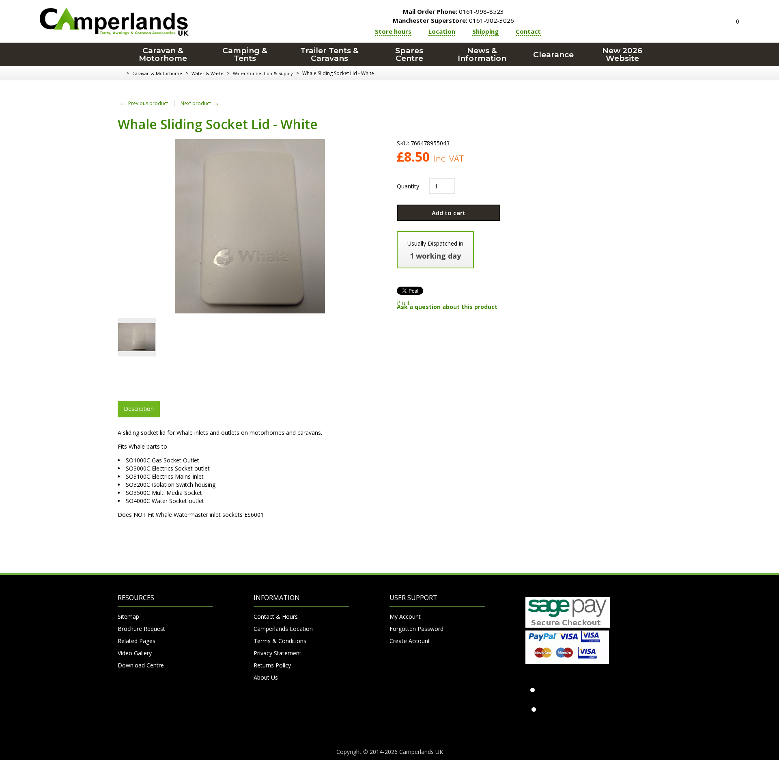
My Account (405, 616)
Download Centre (141, 665)
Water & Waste (208, 73)
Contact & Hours (276, 616)
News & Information (482, 54)
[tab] (139, 409)
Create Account (410, 641)
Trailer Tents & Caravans (329, 54)
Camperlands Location (283, 629)
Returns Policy (272, 665)
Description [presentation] (139, 408)
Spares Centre (409, 54)
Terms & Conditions (280, 641)
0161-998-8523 (453, 11)
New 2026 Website (622, 54)
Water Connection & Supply (263, 73)
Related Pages (136, 641)
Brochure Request (141, 629)
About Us (266, 677)
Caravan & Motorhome (163, 54)
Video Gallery (135, 653)
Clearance (553, 54)
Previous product (144, 103)
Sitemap (128, 616)
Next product (200, 103)
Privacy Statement (277, 653)
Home (120, 73)
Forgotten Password (416, 629)
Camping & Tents (244, 54)
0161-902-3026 (453, 20)
